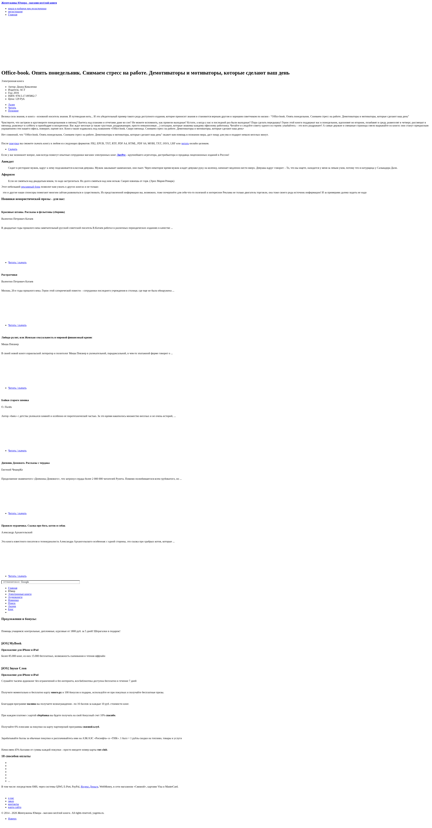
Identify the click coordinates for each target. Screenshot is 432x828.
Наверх (12, 818)
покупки (14, 143)
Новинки (13, 600)
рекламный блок (30, 186)
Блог (11, 609)
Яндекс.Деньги (89, 786)
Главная (12, 588)
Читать (12, 107)
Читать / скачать (17, 262)
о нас (11, 798)
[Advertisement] (102, 42)
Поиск (12, 603)
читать (185, 143)
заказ (11, 801)
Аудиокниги (15, 597)
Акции (12, 606)
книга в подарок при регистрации (27, 8)
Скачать (12, 149)
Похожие (13, 110)
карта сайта (14, 807)
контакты (13, 804)
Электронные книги (20, 594)
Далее (11, 104)
